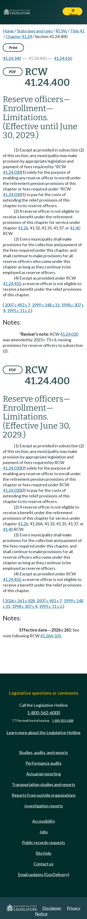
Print (13, 47)
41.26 (23, 227)
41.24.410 (63, 58)
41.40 (75, 227)
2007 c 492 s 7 (17, 304)
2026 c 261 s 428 (20, 600)
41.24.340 (12, 58)
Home (8, 30)
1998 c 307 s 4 (24, 606)
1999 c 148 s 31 (45, 304)
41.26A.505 (50, 635)
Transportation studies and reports (43, 784)
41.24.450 (12, 283)
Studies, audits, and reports (43, 752)
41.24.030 (12, 172)
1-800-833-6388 (62, 720)
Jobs (43, 831)
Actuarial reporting (43, 773)
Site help (43, 853)
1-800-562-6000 (43, 712)
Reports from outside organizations (44, 795)
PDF (12, 71)
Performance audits (43, 763)
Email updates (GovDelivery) (43, 874)
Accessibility (43, 821)
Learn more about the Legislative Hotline (43, 732)
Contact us (43, 863)
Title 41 (77, 30)
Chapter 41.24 (19, 36)
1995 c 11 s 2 (18, 310)
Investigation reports (43, 805)
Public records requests (43, 842)
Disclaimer (51, 908)
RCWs (61, 30)
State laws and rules (35, 30)
